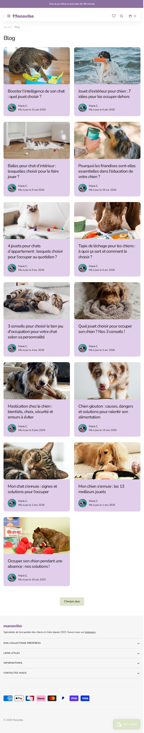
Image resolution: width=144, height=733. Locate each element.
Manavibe (18, 714)
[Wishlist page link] (111, 16)
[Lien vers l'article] (36, 81)
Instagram (90, 627)
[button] (9, 16)
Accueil (7, 27)
